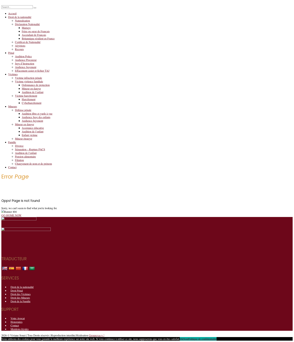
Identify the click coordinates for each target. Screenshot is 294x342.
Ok (181, 339)
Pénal (11, 53)
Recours (19, 49)
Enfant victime (29, 135)
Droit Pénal (17, 290)
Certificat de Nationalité (27, 42)
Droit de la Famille (20, 301)
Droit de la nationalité (19, 17)
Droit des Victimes (21, 294)
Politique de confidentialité (202, 339)
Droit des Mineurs (20, 297)
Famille (12, 142)
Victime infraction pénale (28, 78)
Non (185, 339)
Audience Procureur (26, 60)
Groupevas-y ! (96, 335)
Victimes (13, 74)
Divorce (19, 145)
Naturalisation (22, 20)
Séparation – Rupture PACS (30, 149)
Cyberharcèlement (31, 103)
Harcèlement (28, 99)
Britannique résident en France (38, 38)
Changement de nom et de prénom (33, 163)
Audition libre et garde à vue (37, 113)
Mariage (26, 27)
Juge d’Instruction (24, 63)
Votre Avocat (18, 318)
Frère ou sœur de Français (36, 31)
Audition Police (23, 56)
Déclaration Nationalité (27, 24)
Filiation (19, 160)
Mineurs (12, 106)
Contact (12, 167)
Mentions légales (20, 329)
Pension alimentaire (25, 156)
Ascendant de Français (34, 35)
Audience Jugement (25, 67)
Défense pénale (23, 110)
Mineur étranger (23, 138)
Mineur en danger (31, 88)
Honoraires (16, 322)
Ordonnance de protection (36, 85)
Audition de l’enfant (32, 92)
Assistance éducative (33, 128)
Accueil (12, 13)
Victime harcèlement (26, 95)
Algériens (20, 45)
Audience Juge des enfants (36, 117)
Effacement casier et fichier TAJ (32, 70)
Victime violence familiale (29, 81)
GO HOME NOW (11, 215)
